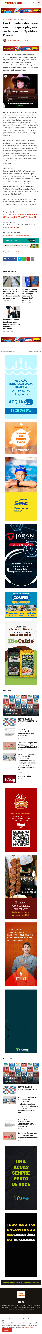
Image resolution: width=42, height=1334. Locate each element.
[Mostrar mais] (5, 263)
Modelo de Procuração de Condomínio (19, 709)
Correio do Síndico (20, 19)
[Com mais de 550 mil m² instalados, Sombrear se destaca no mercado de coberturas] (11, 281)
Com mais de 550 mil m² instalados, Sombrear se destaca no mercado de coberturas (11, 293)
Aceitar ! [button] (7, 1330)
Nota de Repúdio (24, 776)
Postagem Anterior (8, 351)
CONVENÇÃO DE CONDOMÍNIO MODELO (27, 720)
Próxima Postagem (33, 351)
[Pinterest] (28, 259)
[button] (2, 3)
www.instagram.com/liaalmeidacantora (16, 235)
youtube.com (14, 227)
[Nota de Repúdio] (9, 779)
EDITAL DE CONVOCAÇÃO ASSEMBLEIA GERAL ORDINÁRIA (27, 732)
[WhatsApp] (24, 259)
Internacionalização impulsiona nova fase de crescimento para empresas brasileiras (11, 324)
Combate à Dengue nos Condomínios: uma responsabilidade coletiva (28, 745)
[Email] (32, 259)
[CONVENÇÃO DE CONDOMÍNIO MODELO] (9, 722)
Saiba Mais (29, 1327)
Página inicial (7, 19)
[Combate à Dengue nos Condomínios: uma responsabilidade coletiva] (9, 746)
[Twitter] (20, 259)
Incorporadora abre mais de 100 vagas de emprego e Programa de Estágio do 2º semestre (30, 294)
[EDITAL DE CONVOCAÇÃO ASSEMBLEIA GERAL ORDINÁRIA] (9, 732)
